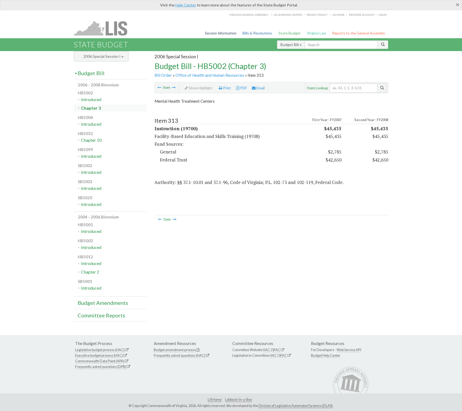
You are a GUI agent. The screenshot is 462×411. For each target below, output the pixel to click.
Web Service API (349, 350)
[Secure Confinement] (174, 87)
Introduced (91, 99)
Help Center (185, 5)
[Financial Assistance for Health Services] (159, 87)
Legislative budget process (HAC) (100, 350)
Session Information (220, 33)
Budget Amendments (103, 302)
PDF (243, 88)
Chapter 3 (91, 107)
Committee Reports (101, 315)
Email (260, 88)
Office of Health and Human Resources (209, 75)
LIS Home (215, 399)
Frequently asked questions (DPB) (100, 366)
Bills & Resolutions (257, 33)
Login (383, 14)
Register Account (361, 14)
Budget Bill (289, 44)
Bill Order (163, 75)
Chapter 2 (90, 271)
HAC (266, 350)
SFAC (276, 350)
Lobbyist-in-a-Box (238, 399)
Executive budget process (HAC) (99, 355)
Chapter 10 (91, 140)
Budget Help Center (325, 355)
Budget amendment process (175, 350)
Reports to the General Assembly (358, 33)
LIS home (338, 14)
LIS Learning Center (288, 14)
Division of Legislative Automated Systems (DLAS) (296, 406)
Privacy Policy (317, 14)
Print (226, 88)
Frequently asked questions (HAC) (179, 355)
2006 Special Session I (102, 56)
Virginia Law (316, 33)
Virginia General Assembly (248, 14)
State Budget (290, 33)
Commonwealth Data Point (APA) (99, 361)
